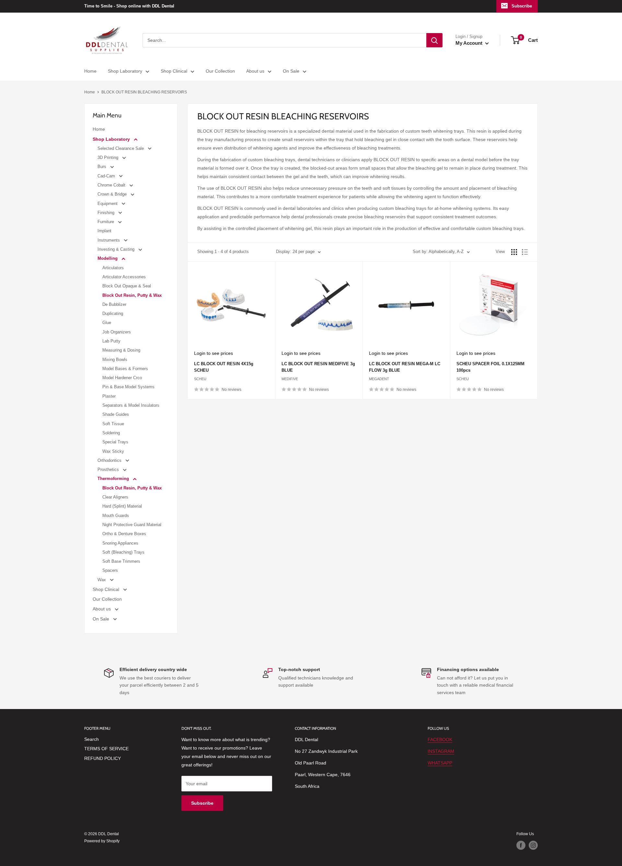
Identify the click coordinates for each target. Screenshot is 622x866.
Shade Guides (115, 414)
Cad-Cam (107, 176)
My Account (469, 43)
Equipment (108, 203)
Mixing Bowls (114, 359)
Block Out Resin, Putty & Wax (132, 295)
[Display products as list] (525, 252)
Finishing (107, 212)
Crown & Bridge (113, 194)
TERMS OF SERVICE (106, 748)
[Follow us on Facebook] (520, 845)
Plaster (109, 396)
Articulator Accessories (124, 276)
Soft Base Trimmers (121, 561)
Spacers (110, 570)
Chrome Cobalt (112, 185)
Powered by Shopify (102, 841)
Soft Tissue (113, 423)
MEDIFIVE (290, 379)
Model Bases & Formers (125, 368)
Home (90, 71)
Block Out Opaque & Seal (126, 285)
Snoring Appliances (120, 543)
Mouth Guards (115, 515)
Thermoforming (114, 478)
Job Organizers (116, 332)
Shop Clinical (174, 71)
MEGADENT (379, 379)
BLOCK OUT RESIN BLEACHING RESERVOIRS (144, 92)
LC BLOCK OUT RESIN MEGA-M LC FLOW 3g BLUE (404, 367)
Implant (104, 230)
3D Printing (109, 157)
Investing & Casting (117, 249)
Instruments (109, 240)
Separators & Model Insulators (130, 405)
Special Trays (115, 441)
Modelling (108, 258)
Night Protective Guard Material (131, 524)
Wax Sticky (113, 451)
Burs (103, 166)
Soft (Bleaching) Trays (123, 552)
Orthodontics (110, 460)
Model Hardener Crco (122, 377)
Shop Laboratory (125, 71)
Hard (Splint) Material (122, 506)
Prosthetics (109, 469)
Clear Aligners (115, 497)
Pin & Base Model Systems (128, 386)
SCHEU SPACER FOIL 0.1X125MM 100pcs (490, 367)
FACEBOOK (440, 739)
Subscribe (522, 6)
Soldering (111, 432)
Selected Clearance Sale (121, 148)
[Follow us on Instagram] (533, 845)
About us (255, 71)
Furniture (106, 221)
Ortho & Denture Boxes (124, 533)
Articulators (113, 267)
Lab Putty (111, 341)
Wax (102, 579)
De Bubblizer (114, 304)
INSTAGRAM (441, 751)
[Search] (434, 40)
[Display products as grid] (514, 252)
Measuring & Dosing (121, 350)
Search (91, 739)
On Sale (291, 71)
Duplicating (112, 313)
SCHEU (200, 379)
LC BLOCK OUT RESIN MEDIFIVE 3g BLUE (318, 367)
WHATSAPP (440, 762)
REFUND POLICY (102, 758)
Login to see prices (213, 353)
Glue (106, 322)
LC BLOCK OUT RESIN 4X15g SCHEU (223, 367)
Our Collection (220, 71)
